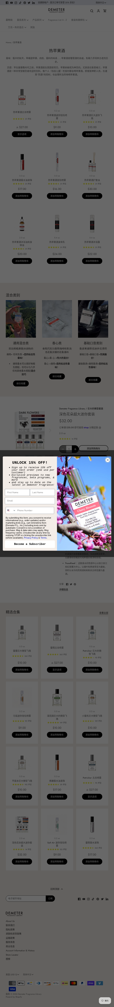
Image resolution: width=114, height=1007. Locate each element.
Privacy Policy (31, 537)
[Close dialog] (107, 460)
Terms (43, 537)
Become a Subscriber (30, 544)
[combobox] (11, 510)
